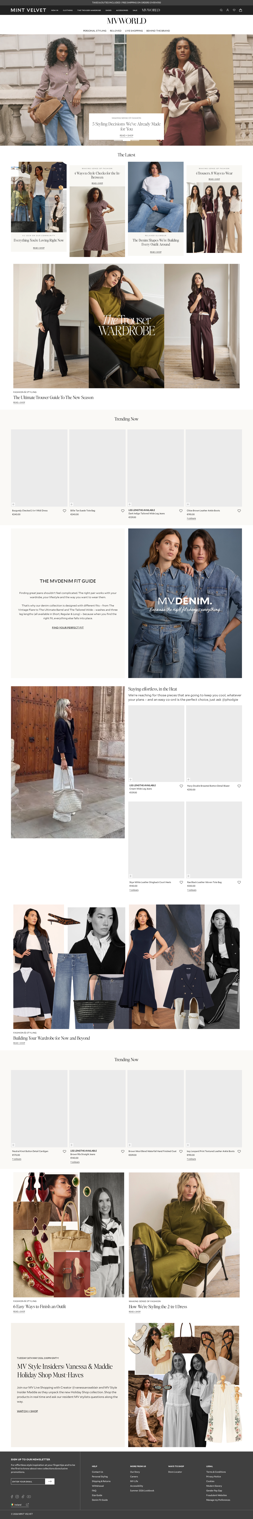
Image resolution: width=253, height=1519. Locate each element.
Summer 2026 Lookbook (142, 1490)
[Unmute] (116, 690)
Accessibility (136, 1486)
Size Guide (97, 1495)
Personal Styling (100, 1476)
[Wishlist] (234, 10)
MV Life (134, 1481)
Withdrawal (98, 1486)
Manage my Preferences (218, 1500)
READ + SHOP (38, 248)
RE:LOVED (116, 30)
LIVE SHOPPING (134, 30)
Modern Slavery (214, 1486)
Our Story (135, 1471)
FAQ (94, 1490)
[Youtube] (29, 1496)
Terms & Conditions (216, 1471)
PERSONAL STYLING (94, 30)
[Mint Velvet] (28, 10)
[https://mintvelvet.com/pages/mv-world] (126, 21)
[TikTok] (22, 1496)
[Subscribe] (49, 1481)
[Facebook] (12, 1496)
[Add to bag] (14, 503)
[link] (185, 603)
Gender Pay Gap (214, 1490)
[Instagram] (17, 1496)
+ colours (191, 518)
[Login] (227, 10)
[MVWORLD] (151, 10)
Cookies (210, 1481)
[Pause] (120, 690)
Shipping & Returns (101, 1481)
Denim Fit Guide (100, 1500)
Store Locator (175, 1471)
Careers (134, 1476)
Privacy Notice (213, 1476)
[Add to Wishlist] (64, 511)
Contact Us (97, 1471)
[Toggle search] (221, 10)
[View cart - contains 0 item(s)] (240, 10)
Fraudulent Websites (216, 1495)
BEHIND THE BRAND (158, 30)
